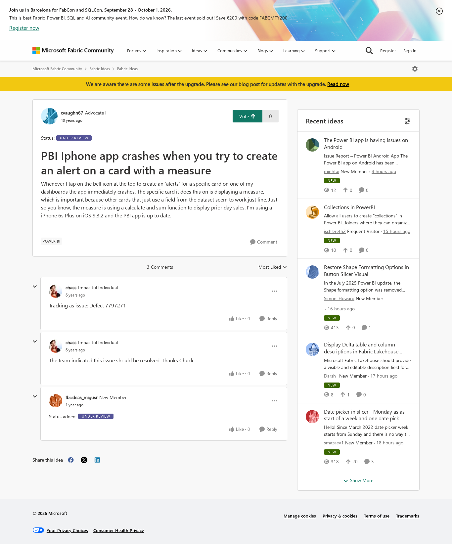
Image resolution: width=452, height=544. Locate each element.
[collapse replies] (35, 287)
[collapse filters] (407, 120)
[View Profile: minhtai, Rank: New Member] (312, 145)
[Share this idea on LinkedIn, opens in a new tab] (97, 460)
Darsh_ (331, 376)
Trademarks (407, 516)
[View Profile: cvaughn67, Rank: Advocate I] (49, 116)
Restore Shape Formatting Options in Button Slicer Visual (366, 270)
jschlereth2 (335, 231)
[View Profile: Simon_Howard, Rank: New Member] (312, 272)
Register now (24, 27)
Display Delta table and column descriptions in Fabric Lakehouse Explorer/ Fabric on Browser (361, 348)
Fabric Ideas (99, 68)
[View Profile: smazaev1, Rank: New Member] (312, 416)
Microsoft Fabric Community (57, 68)
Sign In (409, 50)
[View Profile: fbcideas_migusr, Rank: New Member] (55, 400)
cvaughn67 (72, 113)
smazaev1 (334, 442)
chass (71, 287)
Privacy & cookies (340, 516)
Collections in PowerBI (349, 207)
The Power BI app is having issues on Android (366, 143)
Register (388, 50)
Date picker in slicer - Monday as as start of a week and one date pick (364, 415)
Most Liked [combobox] (272, 267)
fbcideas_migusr (82, 397)
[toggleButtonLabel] (415, 68)
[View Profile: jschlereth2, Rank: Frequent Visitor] (312, 212)
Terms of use (376, 516)
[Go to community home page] (73, 50)
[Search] (369, 51)
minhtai (331, 171)
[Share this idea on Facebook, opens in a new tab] (71, 460)
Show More (361, 480)
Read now (338, 84)
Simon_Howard (339, 298)
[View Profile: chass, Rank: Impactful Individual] (55, 291)
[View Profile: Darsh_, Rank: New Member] (312, 349)
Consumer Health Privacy (118, 530)
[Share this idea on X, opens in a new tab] (84, 460)
